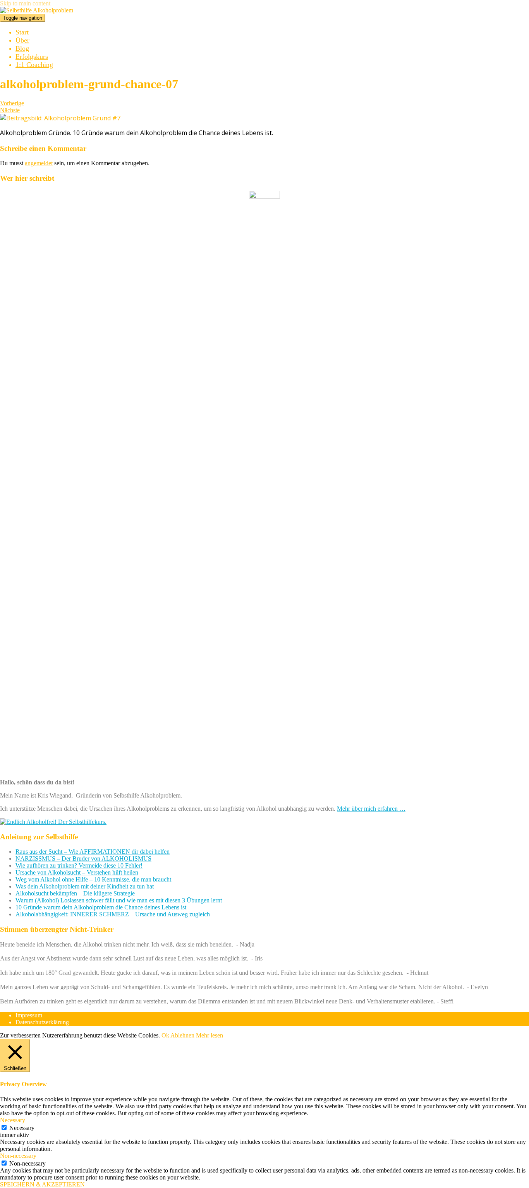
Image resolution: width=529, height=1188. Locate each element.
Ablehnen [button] (182, 1035)
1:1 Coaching (34, 64)
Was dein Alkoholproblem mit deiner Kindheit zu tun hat (84, 886)
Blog (22, 48)
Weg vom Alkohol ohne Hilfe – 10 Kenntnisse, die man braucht (93, 879)
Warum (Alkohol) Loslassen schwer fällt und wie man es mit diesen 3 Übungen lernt (118, 900)
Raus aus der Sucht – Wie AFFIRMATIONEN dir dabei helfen (92, 851)
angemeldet (39, 163)
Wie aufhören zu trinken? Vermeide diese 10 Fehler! (79, 865)
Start (22, 32)
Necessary (21, 1128)
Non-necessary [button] (18, 1155)
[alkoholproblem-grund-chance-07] (60, 118)
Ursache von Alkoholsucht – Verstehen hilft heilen (76, 872)
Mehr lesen (209, 1035)
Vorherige (12, 103)
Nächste (10, 110)
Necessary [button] (12, 1120)
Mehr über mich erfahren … (371, 808)
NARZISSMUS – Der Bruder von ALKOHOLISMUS (83, 858)
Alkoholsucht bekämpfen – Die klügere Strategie (75, 893)
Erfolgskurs (31, 56)
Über (22, 40)
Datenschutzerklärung (42, 1022)
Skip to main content (25, 3)
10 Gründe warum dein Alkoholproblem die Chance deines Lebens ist (100, 907)
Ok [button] (165, 1035)
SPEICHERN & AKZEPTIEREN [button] (42, 1184)
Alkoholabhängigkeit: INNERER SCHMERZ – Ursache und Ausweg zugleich (112, 914)
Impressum (28, 1015)
